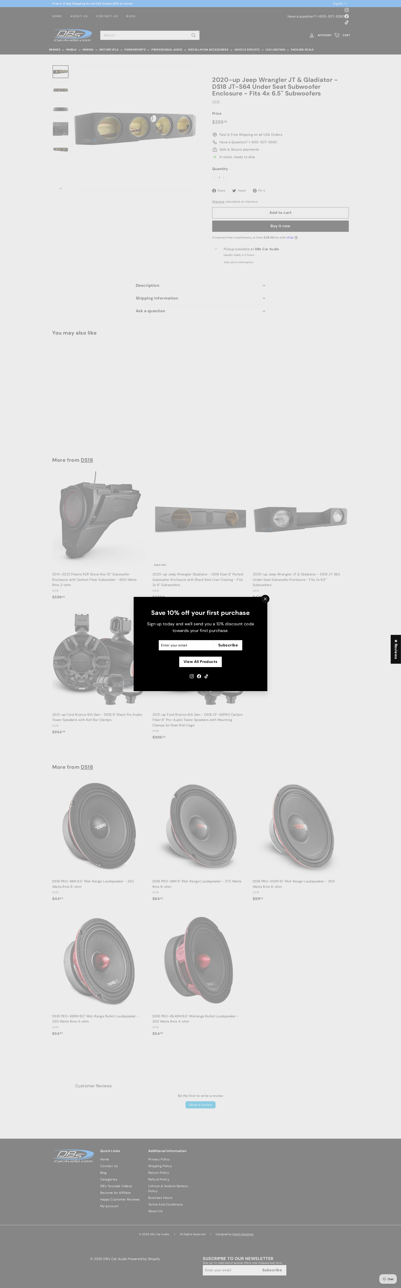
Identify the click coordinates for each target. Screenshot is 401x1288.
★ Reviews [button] (395, 649)
